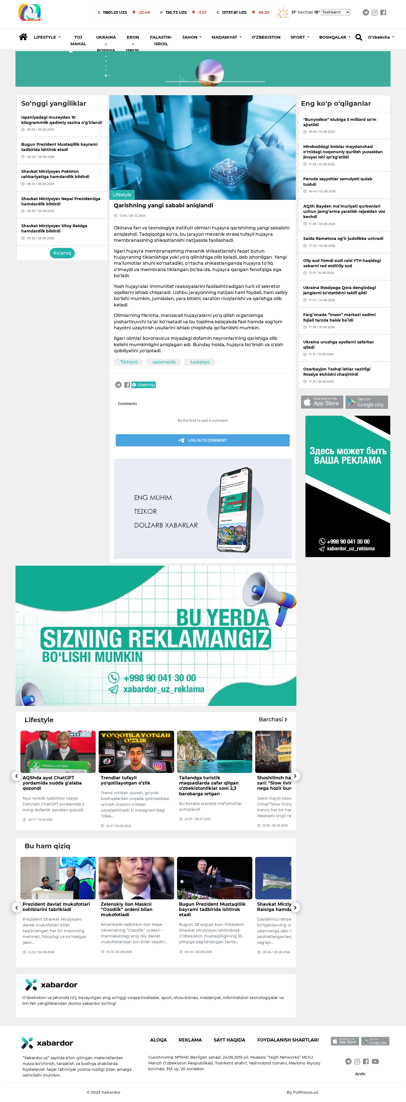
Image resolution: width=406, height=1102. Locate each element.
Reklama (190, 1040)
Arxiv (360, 1073)
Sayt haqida (229, 1040)
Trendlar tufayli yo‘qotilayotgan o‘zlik (47, 780)
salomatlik (164, 362)
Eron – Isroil (133, 44)
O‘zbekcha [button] (379, 37)
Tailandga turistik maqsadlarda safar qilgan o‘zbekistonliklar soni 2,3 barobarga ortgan (130, 785)
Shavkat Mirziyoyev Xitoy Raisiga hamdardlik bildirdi (210, 907)
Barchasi (271, 719)
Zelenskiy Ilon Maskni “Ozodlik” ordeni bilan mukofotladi (48, 909)
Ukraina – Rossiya (106, 44)
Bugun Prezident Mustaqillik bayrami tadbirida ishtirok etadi (134, 909)
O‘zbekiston (266, 37)
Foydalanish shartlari (288, 1040)
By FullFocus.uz (302, 1092)
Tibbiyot (129, 362)
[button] (47, 37)
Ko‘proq (62, 253)
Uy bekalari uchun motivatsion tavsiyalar (283, 780)
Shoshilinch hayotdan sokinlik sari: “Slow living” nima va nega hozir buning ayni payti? (214, 783)
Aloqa (158, 1040)
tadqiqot (200, 362)
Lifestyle (122, 194)
